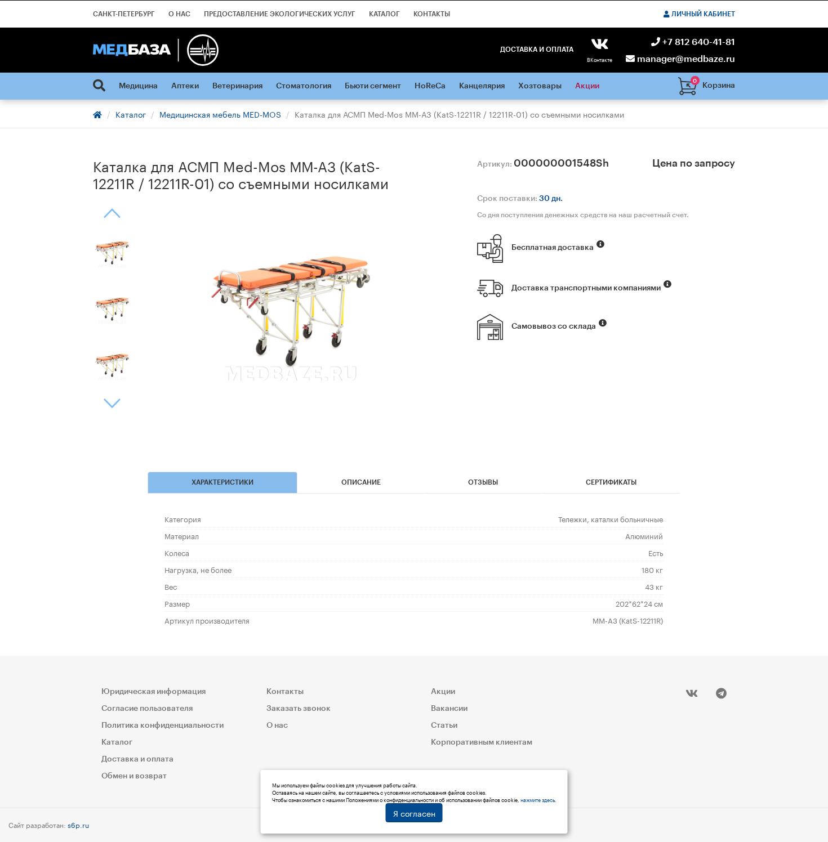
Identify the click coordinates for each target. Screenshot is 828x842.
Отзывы (483, 482)
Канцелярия (482, 86)
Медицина (138, 86)
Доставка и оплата (536, 49)
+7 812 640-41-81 (697, 42)
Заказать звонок (298, 709)
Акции (587, 86)
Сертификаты (611, 482)
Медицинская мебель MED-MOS (220, 114)
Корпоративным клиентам (481, 742)
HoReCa (430, 86)
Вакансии (449, 709)
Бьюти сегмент (373, 86)
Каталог (384, 14)
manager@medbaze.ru (685, 59)
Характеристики (222, 482)
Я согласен (414, 813)
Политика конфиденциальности (162, 725)
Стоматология (303, 86)
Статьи (444, 725)
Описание (361, 482)
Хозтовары (540, 86)
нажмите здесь (537, 799)
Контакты (431, 14)
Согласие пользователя (147, 709)
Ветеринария (237, 86)
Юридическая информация (153, 692)
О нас (179, 14)
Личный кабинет (702, 14)
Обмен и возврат (134, 776)
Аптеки (185, 86)
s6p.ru (78, 824)
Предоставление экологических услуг (279, 14)
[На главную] (156, 50)
